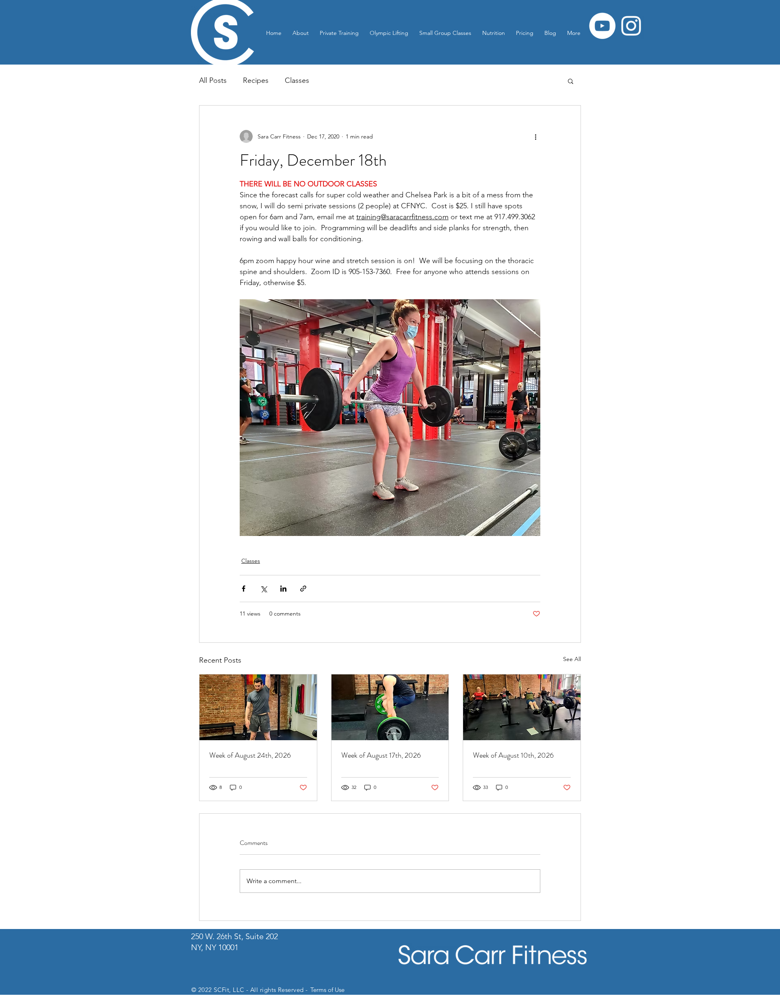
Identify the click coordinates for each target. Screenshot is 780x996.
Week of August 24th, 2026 (250, 755)
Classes (297, 80)
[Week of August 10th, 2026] (522, 707)
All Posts (213, 80)
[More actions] (535, 136)
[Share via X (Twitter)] (263, 588)
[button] (570, 81)
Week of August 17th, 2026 (381, 755)
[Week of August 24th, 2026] (258, 707)
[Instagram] (631, 26)
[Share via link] (303, 588)
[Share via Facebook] (243, 588)
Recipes (256, 80)
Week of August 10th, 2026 (513, 755)
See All (572, 659)
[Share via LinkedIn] (283, 588)
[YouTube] (602, 26)
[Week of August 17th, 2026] (390, 707)
